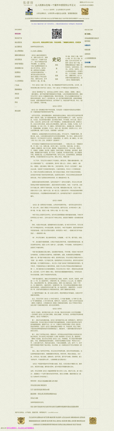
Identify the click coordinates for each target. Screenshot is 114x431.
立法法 (17, 98)
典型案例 (64, 406)
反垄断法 (17, 72)
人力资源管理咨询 (90, 58)
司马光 (40, 381)
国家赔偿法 (18, 89)
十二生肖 (33, 51)
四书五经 (40, 389)
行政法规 (40, 406)
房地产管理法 (19, 63)
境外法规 (52, 406)
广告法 (17, 85)
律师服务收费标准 (90, 66)
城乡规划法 (18, 42)
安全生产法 (18, 38)
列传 (56, 79)
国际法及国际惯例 (73, 406)
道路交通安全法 (20, 55)
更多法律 (17, 111)
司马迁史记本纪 (36, 385)
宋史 (56, 381)
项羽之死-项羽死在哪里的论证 (47, 394)
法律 (35, 406)
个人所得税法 (19, 81)
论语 (35, 389)
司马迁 (33, 398)
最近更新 (33, 394)
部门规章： (88, 34)
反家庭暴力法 (19, 68)
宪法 (32, 406)
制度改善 (87, 49)
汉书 (53, 381)
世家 (56, 75)
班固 (49, 381)
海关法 (17, 93)
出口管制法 (18, 46)
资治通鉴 (45, 381)
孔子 (32, 389)
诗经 (36, 398)
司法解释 (58, 406)
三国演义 (39, 51)
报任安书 (44, 385)
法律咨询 (87, 54)
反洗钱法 (17, 76)
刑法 (16, 102)
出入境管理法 (19, 51)
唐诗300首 (46, 389)
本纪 (56, 65)
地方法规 (46, 406)
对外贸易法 (18, 59)
